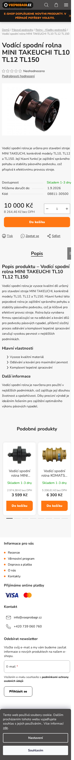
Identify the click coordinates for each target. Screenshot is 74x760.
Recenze (14, 552)
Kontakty (14, 576)
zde (5, 728)
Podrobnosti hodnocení (18, 76)
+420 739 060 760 (28, 626)
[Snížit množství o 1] (47, 209)
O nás (12, 570)
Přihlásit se (18, 691)
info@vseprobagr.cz (28, 617)
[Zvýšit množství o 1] (67, 209)
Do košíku (37, 222)
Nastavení (35, 738)
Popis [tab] (37, 253)
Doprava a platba (20, 564)
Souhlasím (35, 750)
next (70, 461)
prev (4, 461)
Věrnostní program (21, 559)
